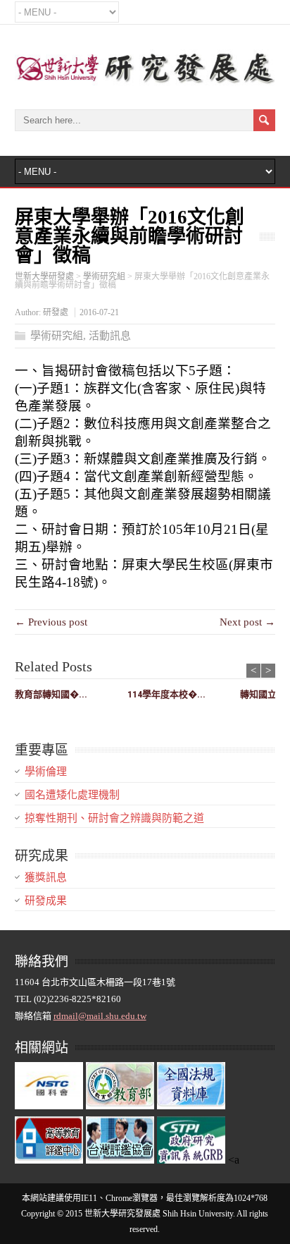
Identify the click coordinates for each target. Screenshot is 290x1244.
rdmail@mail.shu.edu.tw (99, 1016)
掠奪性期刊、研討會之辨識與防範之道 (114, 818)
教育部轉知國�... (51, 694)
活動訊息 (110, 335)
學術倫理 (46, 771)
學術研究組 (56, 335)
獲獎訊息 (46, 877)
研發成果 (46, 900)
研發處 (55, 312)
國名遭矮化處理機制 (72, 794)
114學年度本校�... (166, 694)
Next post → (247, 622)
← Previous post (51, 622)
